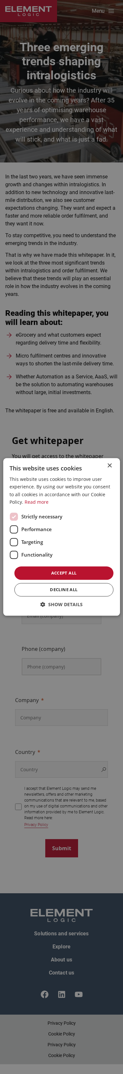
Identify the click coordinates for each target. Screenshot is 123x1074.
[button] (61, 605)
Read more (37, 502)
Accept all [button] (64, 573)
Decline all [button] (63, 590)
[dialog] (61, 537)
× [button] (109, 465)
